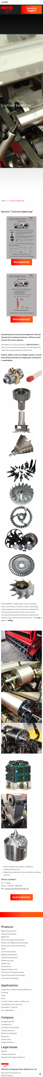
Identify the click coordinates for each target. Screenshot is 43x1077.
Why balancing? (22, 262)
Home (3, 201)
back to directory (21, 897)
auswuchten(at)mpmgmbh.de (17, 889)
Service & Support (32, 9)
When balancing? (21, 319)
